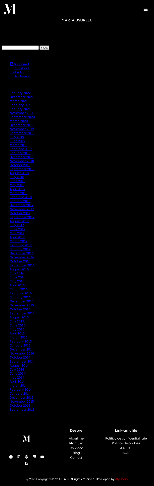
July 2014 (17, 369)
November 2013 (22, 401)
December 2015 (21, 301)
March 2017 (18, 241)
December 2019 (21, 125)
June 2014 (17, 373)
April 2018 (17, 189)
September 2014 (22, 361)
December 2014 (22, 349)
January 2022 (20, 93)
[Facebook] (10, 457)
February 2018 (21, 197)
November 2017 (22, 209)
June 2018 (17, 181)
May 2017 (17, 233)
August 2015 (19, 317)
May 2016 (17, 281)
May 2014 (17, 377)
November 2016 (22, 257)
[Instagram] (18, 457)
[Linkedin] (34, 457)
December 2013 (21, 397)
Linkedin (17, 72)
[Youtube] (42, 457)
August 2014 (19, 365)
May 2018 (17, 185)
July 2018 (17, 177)
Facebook (22, 68)
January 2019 (20, 153)
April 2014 (17, 381)
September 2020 (22, 117)
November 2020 (22, 113)
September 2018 (22, 169)
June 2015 (17, 325)
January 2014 (20, 393)
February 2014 (21, 389)
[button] (145, 9)
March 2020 (19, 121)
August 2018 (19, 173)
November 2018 (22, 161)
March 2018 (18, 193)
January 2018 (20, 201)
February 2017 (21, 245)
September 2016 (22, 265)
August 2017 (19, 221)
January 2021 (20, 109)
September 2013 (22, 409)
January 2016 (20, 297)
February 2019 (21, 149)
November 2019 (22, 129)
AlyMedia (121, 479)
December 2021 (21, 97)
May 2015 (17, 329)
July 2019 (17, 137)
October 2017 (20, 213)
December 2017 (21, 205)
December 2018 (21, 157)
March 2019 (18, 145)
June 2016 (17, 277)
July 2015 (17, 321)
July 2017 (17, 225)
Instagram (22, 76)
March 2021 (18, 101)
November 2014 (22, 353)
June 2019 (17, 141)
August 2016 (19, 269)
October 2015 (20, 309)
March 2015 (18, 337)
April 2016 (17, 285)
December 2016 (21, 253)
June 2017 (17, 229)
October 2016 (20, 261)
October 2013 (20, 405)
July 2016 (17, 273)
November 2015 (22, 305)
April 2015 (17, 333)
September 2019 (22, 133)
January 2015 (20, 345)
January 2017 (20, 249)
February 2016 (21, 293)
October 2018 (20, 165)
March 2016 (18, 289)
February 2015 (21, 341)
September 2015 (22, 313)
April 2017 (17, 237)
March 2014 (19, 385)
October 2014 (20, 357)
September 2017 (22, 217)
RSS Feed (21, 64)
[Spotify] (26, 457)
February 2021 (21, 105)
